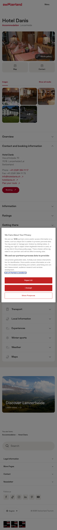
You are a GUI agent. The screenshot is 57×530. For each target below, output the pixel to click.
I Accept (28, 288)
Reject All (28, 280)
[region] (28, 265)
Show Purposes (28, 296)
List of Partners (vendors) (15, 273)
